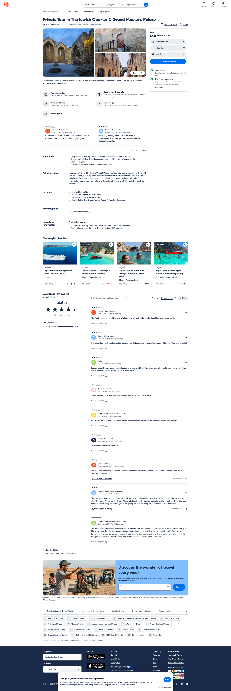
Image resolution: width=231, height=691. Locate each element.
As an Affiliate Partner (176, 663)
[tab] (60, 611)
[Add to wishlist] (74, 244)
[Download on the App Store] (96, 666)
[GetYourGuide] (7, 5)
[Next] (187, 264)
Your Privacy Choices (119, 667)
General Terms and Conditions (122, 670)
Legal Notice (115, 659)
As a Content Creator (176, 659)
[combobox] (168, 298)
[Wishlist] (204, 3)
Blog (154, 663)
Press (155, 667)
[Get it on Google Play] (96, 657)
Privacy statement (49, 600)
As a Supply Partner (175, 655)
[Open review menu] (186, 312)
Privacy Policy (116, 663)
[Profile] (223, 3)
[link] (60, 264)
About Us (156, 655)
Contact (114, 655)
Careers (155, 659)
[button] (51, 24)
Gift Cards (156, 670)
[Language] (214, 3)
